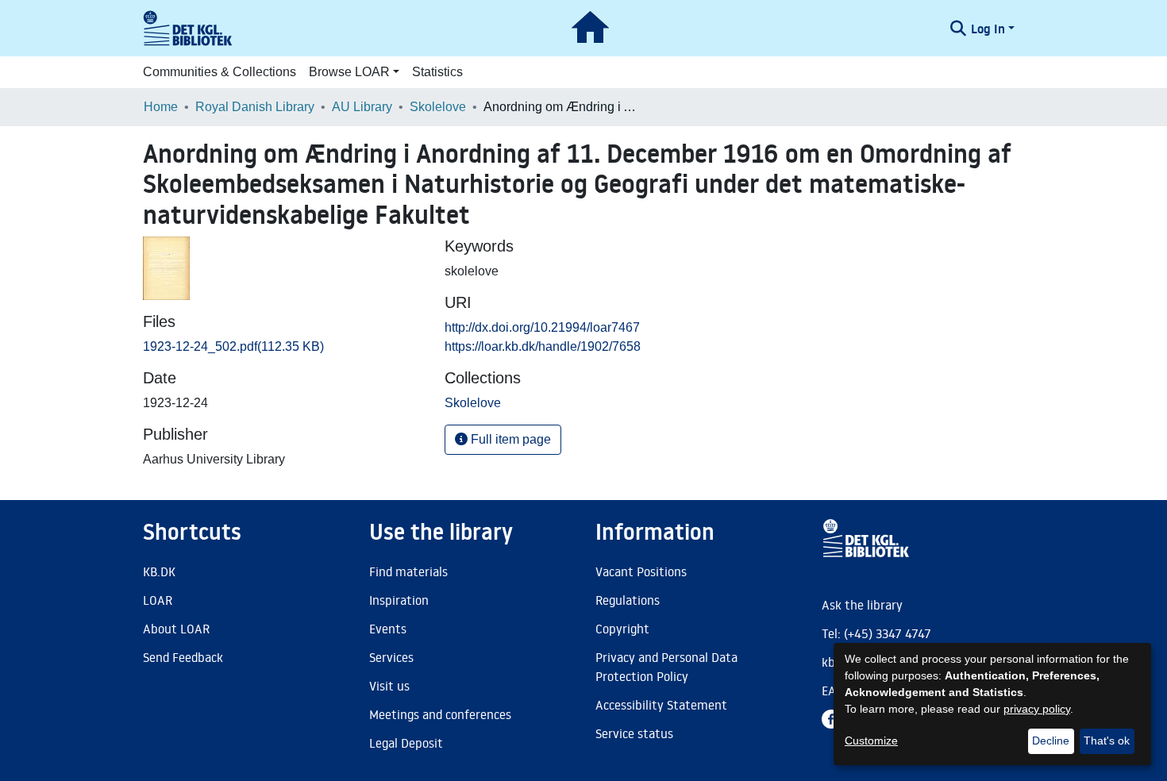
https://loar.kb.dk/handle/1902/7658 (543, 346)
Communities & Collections (219, 72)
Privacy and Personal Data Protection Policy (666, 666)
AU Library (362, 106)
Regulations (627, 600)
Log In (988, 28)
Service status (634, 733)
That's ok (1107, 740)
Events (387, 629)
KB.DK (159, 571)
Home (161, 106)
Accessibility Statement (661, 705)
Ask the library (862, 605)
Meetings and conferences (440, 714)
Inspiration (399, 600)
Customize (871, 740)
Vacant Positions (641, 571)
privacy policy (1036, 708)
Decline (1050, 740)
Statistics (437, 72)
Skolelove (438, 106)
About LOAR (176, 629)
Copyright (622, 629)
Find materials (408, 571)
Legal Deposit (406, 743)
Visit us (389, 686)
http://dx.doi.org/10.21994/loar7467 (542, 327)
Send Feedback (183, 657)
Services (391, 657)
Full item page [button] (509, 439)
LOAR (157, 600)
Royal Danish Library (254, 106)
